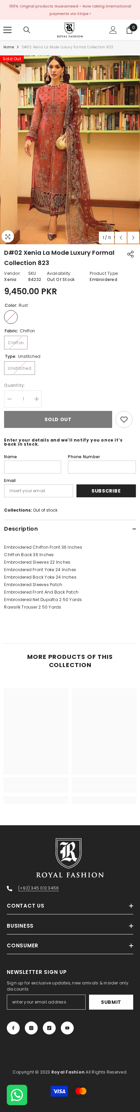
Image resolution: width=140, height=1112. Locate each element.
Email (10, 480)
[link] (35, 789)
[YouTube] (67, 1028)
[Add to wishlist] (124, 419)
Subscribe (106, 490)
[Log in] (113, 30)
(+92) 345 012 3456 (38, 888)
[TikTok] (49, 1028)
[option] (70, 149)
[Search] (27, 30)
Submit (111, 1002)
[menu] (7, 30)
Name (10, 457)
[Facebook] (13, 1028)
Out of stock (45, 510)
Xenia (10, 279)
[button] (121, 238)
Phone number (84, 457)
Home (8, 47)
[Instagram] (31, 1028)
